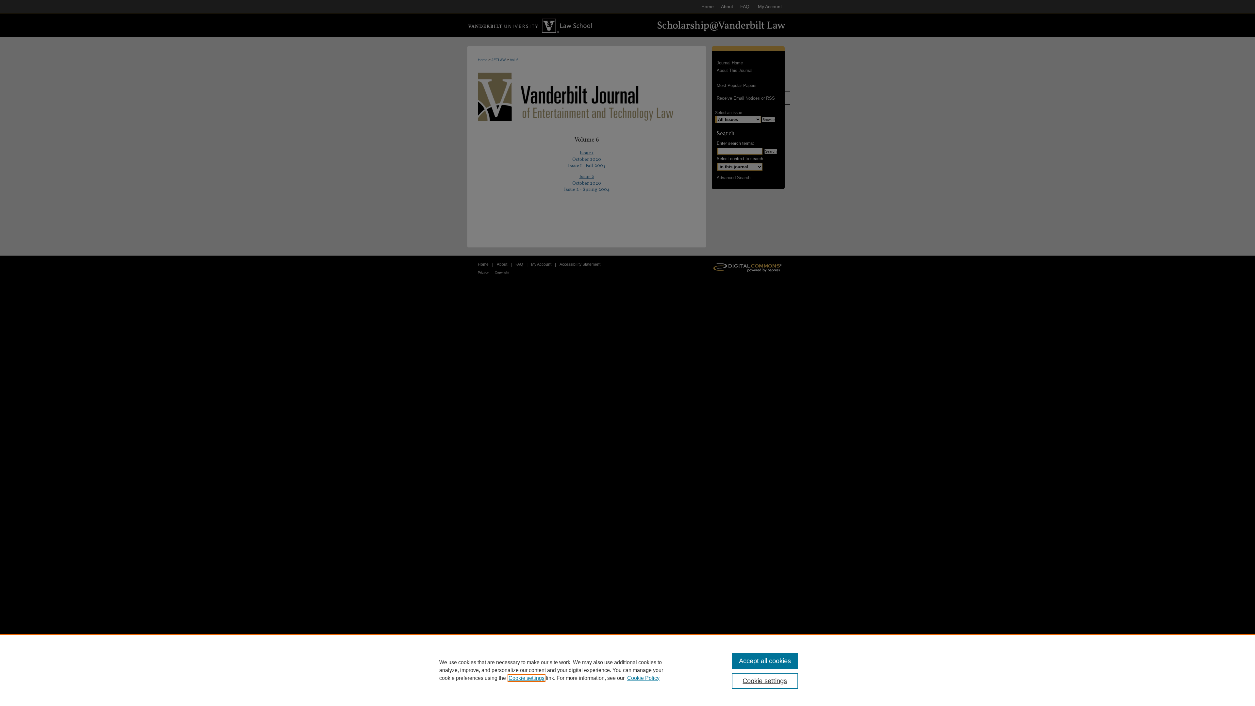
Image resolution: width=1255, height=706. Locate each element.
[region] (627, 670)
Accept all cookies (765, 660)
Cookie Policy (643, 678)
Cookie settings (526, 678)
